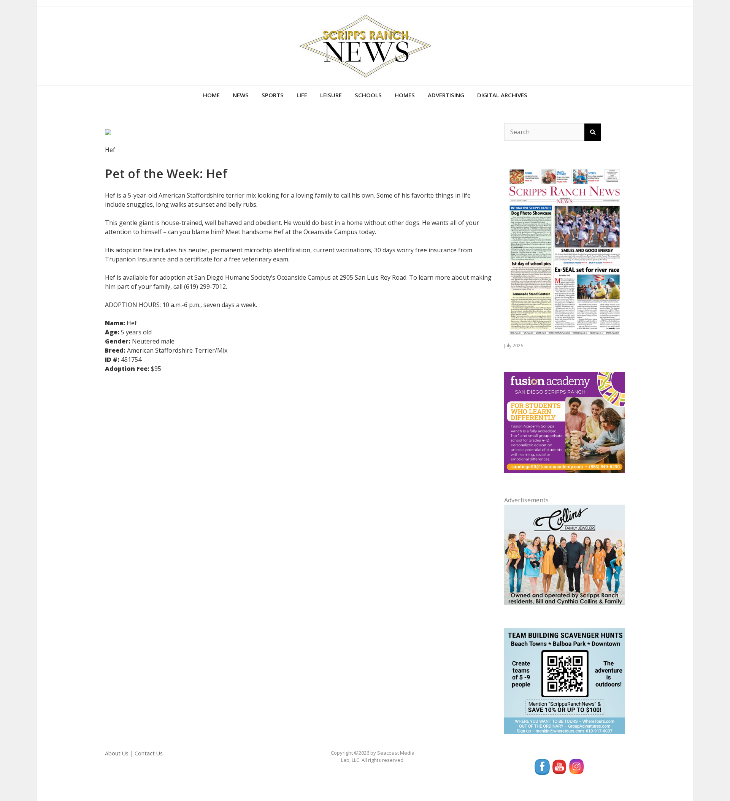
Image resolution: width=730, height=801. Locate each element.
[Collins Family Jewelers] (564, 554)
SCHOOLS (368, 95)
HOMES (405, 95)
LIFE (302, 95)
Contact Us (149, 753)
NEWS (241, 95)
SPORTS (273, 95)
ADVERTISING (446, 95)
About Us (117, 753)
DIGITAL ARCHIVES (502, 95)
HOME (211, 95)
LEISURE (331, 95)
